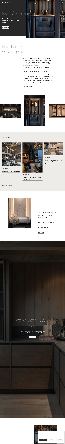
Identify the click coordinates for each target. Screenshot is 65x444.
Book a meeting (5, 27)
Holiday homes (5, 168)
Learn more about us (28, 86)
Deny (51, 439)
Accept (42, 439)
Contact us (41, 232)
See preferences (59, 439)
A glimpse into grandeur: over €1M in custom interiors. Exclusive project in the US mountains (53, 162)
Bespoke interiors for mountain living (11, 171)
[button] (62, 432)
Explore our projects (7, 185)
